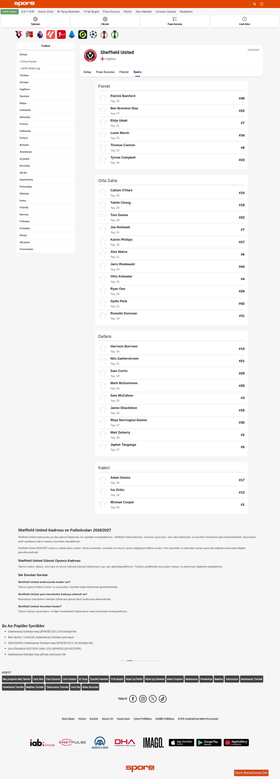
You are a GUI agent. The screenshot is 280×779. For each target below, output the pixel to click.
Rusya (23, 235)
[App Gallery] (236, 742)
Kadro (138, 72)
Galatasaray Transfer (251, 679)
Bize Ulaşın (68, 718)
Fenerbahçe (206, 679)
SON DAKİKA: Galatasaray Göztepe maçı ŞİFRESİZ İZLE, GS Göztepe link (50, 642)
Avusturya (26, 151)
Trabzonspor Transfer (57, 687)
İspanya (24, 96)
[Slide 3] (143, 661)
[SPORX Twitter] (153, 699)
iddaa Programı (175, 679)
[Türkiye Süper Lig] (18, 34)
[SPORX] (140, 768)
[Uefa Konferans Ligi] (114, 34)
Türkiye (24, 75)
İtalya (23, 103)
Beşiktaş (218, 679)
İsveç (23, 200)
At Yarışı (83, 679)
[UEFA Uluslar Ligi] (29, 34)
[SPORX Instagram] (143, 699)
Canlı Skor (38, 679)
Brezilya (25, 165)
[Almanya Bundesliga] (61, 34)
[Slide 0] (123, 661)
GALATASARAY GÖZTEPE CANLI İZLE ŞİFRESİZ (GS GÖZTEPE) (45, 648)
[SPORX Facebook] (133, 699)
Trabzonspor (231, 679)
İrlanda (24, 207)
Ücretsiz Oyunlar (166, 11)
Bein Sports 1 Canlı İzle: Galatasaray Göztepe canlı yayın (41, 637)
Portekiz (25, 228)
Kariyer (94, 718)
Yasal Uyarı (123, 718)
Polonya (25, 221)
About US (107, 718)
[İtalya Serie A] (72, 34)
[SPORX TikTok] (162, 699)
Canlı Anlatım (69, 679)
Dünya (23, 54)
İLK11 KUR (27, 11)
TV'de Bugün (91, 11)
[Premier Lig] (40, 34)
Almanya (25, 117)
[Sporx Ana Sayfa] (25, 4)
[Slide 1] (130, 661)
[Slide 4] (150, 661)
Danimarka (26, 179)
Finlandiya (26, 186)
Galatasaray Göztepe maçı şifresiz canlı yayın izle (37, 654)
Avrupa (24, 82)
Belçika (24, 144)
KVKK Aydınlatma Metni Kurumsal (198, 718)
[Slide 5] (157, 661)
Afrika (23, 172)
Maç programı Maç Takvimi (17, 679)
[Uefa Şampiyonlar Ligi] (93, 34)
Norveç (24, 214)
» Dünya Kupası (28, 61)
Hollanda (25, 110)
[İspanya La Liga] (50, 34)
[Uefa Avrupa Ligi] (104, 34)
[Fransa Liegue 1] (82, 34)
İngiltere (25, 89)
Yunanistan (26, 249)
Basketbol (186, 11)
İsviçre (24, 137)
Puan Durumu (111, 11)
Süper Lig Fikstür (134, 679)
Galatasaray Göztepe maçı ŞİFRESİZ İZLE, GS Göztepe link (42, 631)
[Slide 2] (136, 661)
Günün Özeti (45, 11)
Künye (82, 718)
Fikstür (128, 11)
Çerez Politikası (143, 718)
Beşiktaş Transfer (35, 687)
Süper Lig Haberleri (155, 679)
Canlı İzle (75, 687)
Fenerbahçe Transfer (13, 687)
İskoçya (24, 193)
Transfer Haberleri (99, 679)
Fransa (24, 124)
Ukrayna (25, 242)
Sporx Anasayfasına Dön (251, 773)
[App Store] (181, 742)
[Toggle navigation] (262, 4)
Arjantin (24, 158)
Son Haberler (144, 11)
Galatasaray (191, 679)
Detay (87, 72)
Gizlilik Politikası (164, 718)
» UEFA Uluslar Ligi (30, 68)
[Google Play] (209, 742)
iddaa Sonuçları (90, 687)
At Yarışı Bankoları (68, 11)
